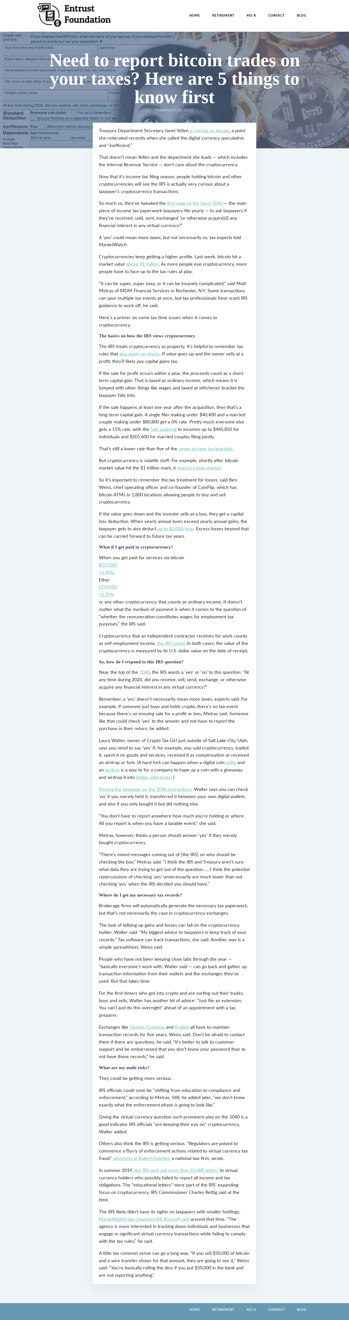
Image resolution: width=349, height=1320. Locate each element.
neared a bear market (199, 468)
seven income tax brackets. (205, 449)
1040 (144, 672)
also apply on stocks (139, 354)
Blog (301, 15)
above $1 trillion (142, 264)
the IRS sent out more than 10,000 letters (175, 1170)
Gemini (137, 1027)
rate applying (163, 429)
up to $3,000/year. (175, 529)
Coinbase (156, 1027)
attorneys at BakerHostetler (140, 1158)
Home (194, 15)
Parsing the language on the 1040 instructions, (146, 789)
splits (231, 762)
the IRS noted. (171, 643)
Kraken (182, 1027)
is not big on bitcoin (209, 131)
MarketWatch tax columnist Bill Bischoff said (145, 1219)
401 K (251, 15)
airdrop (112, 770)
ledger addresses (153, 777)
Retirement (223, 15)
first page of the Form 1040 (195, 203)
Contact (276, 15)
